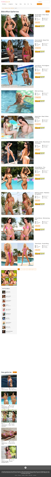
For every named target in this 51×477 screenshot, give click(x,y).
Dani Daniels (8, 309)
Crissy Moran (8, 300)
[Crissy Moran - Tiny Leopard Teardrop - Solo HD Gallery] (17, 178)
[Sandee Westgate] (3, 331)
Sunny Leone (8, 296)
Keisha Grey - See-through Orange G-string (8, 407)
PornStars (4, 4)
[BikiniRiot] (42, 26)
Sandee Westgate (9, 331)
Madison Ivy (8, 313)
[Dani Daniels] (3, 309)
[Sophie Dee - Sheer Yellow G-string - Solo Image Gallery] (17, 127)
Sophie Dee (8, 291)
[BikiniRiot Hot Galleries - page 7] (35, 269)
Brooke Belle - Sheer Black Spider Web (42, 15)
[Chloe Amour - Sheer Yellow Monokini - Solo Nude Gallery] (9, 416)
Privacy (19, 475)
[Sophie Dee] (3, 292)
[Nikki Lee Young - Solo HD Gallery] (17, 101)
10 (29, 269)
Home (3, 8)
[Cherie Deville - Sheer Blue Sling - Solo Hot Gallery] (9, 380)
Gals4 (5, 2)
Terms (16, 475)
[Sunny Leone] (3, 296)
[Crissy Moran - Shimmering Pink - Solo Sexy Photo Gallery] (17, 228)
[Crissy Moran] (3, 300)
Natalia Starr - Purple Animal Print (8, 443)
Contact (34, 475)
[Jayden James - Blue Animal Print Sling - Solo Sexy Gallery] (17, 152)
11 (32, 269)
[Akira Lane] (3, 327)
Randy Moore (8, 322)
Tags (16, 4)
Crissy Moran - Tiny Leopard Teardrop (40, 168)
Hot (28, 4)
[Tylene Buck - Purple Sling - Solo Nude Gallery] (17, 254)
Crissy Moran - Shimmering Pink (42, 218)
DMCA (26, 475)
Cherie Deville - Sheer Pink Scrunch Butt (42, 40)
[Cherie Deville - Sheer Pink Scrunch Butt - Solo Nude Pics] (17, 50)
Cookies (23, 475)
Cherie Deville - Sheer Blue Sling (9, 389)
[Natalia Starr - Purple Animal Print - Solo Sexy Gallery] (9, 434)
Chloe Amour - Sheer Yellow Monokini (8, 425)
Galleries (6, 8)
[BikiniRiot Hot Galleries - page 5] (2, 269)
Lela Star (7, 318)
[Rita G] (3, 305)
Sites (21, 4)
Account (39, 4)
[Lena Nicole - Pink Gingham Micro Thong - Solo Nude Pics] (17, 76)
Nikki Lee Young (39, 91)
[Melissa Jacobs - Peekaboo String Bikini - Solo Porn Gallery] (17, 203)
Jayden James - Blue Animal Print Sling (42, 142)
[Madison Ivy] (3, 314)
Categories (11, 4)
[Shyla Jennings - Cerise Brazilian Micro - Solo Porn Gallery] (9, 452)
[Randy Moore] (3, 322)
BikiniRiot (12, 8)
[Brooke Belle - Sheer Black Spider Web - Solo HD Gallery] (17, 25)
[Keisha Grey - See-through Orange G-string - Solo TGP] (9, 397)
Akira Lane (8, 326)
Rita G (7, 304)
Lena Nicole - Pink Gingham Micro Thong (42, 66)
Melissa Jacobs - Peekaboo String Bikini (42, 193)
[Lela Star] (3, 318)
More (14, 372)
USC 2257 (30, 475)
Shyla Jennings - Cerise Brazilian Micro (7, 462)
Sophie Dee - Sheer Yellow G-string (41, 117)
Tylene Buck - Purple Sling (42, 243)
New (25, 4)
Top (31, 4)
